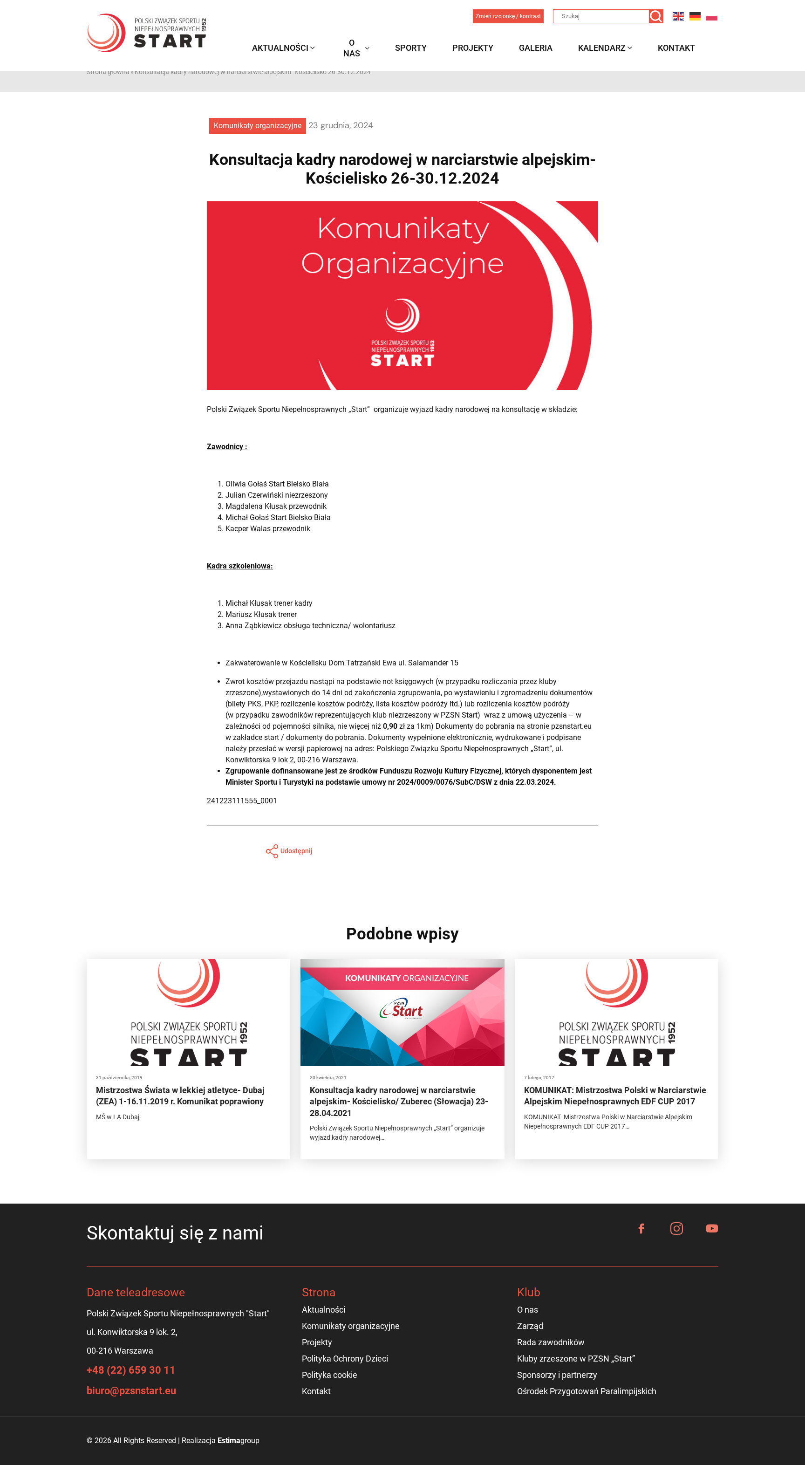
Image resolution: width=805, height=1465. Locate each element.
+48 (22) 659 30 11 (131, 1370)
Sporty (411, 48)
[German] (695, 16)
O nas (351, 48)
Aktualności (280, 48)
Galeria (536, 48)
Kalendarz (602, 48)
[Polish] (712, 16)
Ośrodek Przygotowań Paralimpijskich (586, 1391)
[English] (679, 16)
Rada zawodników (551, 1342)
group (238, 1440)
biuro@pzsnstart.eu (131, 1391)
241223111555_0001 (242, 800)
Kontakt (676, 48)
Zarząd (530, 1326)
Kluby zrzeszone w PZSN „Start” (576, 1358)
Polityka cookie (329, 1375)
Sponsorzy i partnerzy (557, 1375)
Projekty (472, 48)
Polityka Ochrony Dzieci (345, 1358)
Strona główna (108, 71)
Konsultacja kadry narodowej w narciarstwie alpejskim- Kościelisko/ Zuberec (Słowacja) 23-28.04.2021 (399, 1101)
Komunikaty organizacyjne (257, 125)
